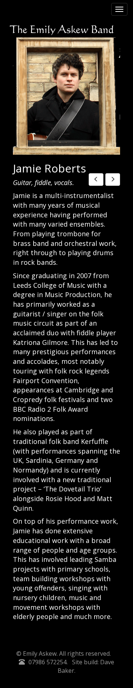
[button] (96, 179)
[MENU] (119, 9)
